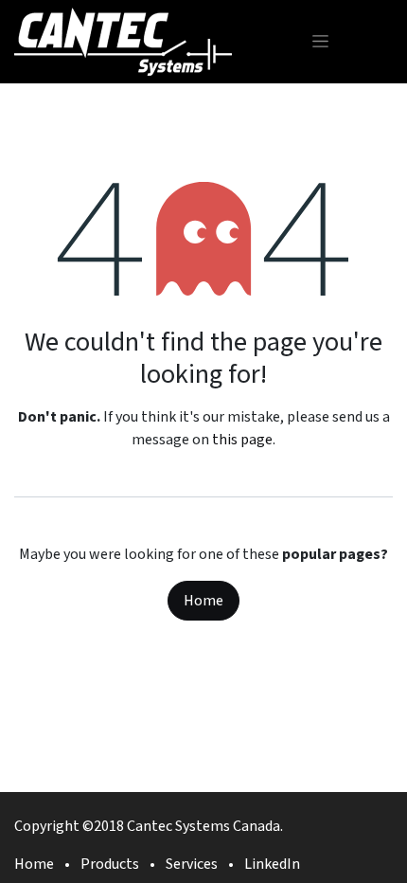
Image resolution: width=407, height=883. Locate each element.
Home (203, 600)
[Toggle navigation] (320, 41)
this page (242, 439)
